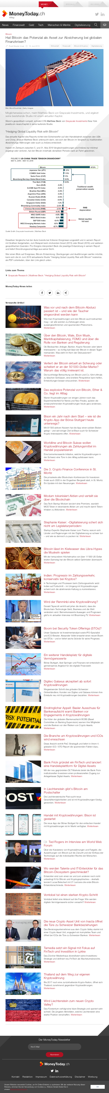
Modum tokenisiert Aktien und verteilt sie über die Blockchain (71, 497)
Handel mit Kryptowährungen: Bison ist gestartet (70, 817)
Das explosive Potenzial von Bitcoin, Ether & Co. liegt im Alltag (73, 391)
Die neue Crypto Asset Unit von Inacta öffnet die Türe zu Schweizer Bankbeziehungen (73, 923)
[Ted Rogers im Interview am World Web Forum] (23, 851)
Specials (70, 4)
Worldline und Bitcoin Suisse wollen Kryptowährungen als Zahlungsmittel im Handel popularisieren (70, 446)
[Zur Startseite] (54, 1063)
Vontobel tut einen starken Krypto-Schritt (71, 895)
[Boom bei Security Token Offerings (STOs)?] (23, 637)
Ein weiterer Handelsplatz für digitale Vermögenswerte (68, 656)
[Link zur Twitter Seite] (97, 14)
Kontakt (16, 1076)
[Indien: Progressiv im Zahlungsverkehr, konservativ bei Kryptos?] (23, 584)
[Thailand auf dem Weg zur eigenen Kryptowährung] (23, 983)
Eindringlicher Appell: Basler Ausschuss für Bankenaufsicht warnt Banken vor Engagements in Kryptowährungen (72, 711)
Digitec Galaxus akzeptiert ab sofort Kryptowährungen (67, 683)
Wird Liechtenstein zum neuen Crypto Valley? (69, 1002)
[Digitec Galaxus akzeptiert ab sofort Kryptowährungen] (23, 690)
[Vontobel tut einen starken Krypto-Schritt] (23, 904)
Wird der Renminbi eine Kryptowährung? (71, 602)
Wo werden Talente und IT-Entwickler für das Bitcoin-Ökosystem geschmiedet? (73, 870)
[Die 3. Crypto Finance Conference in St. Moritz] (23, 478)
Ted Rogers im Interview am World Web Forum (73, 843)
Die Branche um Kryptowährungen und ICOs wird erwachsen (73, 737)
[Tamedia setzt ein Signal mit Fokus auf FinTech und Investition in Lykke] (23, 957)
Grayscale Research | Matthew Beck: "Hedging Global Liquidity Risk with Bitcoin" (47, 275)
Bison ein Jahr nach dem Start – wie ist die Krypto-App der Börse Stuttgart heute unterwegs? (72, 419)
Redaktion (27, 1076)
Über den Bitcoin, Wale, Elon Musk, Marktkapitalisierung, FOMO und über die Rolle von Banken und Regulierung (71, 338)
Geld (31, 24)
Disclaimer (80, 1076)
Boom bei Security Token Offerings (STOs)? (72, 628)
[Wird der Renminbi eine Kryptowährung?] (23, 611)
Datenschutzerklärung (61, 1076)
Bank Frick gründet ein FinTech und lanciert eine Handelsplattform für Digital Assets (72, 764)
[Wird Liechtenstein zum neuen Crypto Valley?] (23, 1010)
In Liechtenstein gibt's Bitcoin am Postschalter (66, 790)
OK (97, 1087)
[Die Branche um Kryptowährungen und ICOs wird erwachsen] (23, 745)
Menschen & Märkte (59, 24)
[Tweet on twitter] (50, 293)
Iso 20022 (95, 4)
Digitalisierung (82, 24)
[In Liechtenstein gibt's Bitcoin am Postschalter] (23, 798)
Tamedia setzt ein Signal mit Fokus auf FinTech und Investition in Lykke (69, 949)
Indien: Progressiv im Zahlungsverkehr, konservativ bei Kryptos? (69, 577)
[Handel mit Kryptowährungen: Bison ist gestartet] (23, 824)
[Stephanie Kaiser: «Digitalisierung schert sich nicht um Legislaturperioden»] (23, 531)
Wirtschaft (55, 46)
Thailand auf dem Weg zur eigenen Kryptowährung (67, 976)
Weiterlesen (49, 328)
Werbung (92, 1076)
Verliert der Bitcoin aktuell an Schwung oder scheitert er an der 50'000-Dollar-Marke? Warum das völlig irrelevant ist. (73, 366)
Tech (40, 24)
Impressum (41, 1076)
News (5, 24)
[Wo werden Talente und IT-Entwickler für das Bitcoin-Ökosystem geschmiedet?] (23, 877)
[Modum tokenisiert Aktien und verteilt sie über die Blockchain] (23, 505)
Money (44, 4)
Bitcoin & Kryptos (81, 46)
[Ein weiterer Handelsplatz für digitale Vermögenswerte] (23, 664)
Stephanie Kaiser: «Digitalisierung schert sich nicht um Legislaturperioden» (73, 524)
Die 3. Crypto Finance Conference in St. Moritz (70, 471)
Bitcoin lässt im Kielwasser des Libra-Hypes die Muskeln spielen (73, 550)
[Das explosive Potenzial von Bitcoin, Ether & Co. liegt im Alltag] (23, 399)
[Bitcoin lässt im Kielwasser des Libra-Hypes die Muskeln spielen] (23, 558)
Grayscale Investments (76, 121)
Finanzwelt (19, 24)
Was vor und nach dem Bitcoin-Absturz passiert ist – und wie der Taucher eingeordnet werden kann (70, 310)
